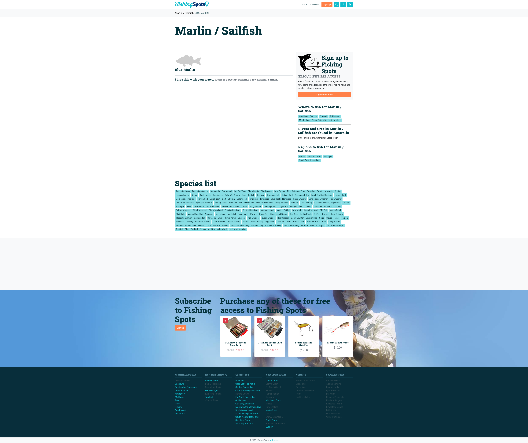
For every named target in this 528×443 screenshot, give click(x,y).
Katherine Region (213, 393)
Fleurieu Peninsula (335, 397)
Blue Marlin (202, 13)
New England (272, 407)
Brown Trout (298, 222)
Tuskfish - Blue (182, 229)
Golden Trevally (233, 222)
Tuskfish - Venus (198, 229)
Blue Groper (279, 191)
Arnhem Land (211, 380)
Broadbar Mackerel (332, 206)
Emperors (264, 199)
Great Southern (182, 390)
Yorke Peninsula (334, 417)
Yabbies (211, 229)
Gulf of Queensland (244, 403)
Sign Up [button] (327, 4)
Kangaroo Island (334, 403)
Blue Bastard (266, 191)
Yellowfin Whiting (291, 225)
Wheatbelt (180, 413)
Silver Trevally (257, 222)
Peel (177, 400)
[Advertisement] (258, 263)
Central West (272, 384)
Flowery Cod (340, 195)
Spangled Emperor (204, 203)
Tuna (324, 222)
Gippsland (301, 384)
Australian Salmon (200, 191)
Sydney (269, 427)
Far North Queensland (245, 397)
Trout (288, 222)
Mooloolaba (304, 120)
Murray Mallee (333, 413)
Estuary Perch (221, 203)
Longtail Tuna (334, 222)
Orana (268, 413)
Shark (220, 218)
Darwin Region (212, 390)
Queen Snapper (268, 218)
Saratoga (211, 218)
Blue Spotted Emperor (281, 199)
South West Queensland (246, 417)
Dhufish (231, 199)
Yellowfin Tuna (204, 225)
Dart (224, 199)
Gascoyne (328, 156)
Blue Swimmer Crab (296, 191)
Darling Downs (242, 393)
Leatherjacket (270, 206)
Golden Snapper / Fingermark (327, 203)
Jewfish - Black (212, 206)
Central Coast (272, 380)
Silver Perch (230, 218)
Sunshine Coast (314, 156)
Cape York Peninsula (245, 384)
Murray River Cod (195, 214)
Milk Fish (324, 210)
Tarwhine (180, 222)
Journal (314, 4)
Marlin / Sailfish (184, 13)
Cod (291, 195)
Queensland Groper (279, 214)
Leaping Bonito (182, 195)
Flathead (233, 203)
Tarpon (344, 218)
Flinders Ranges (334, 400)
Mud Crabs (180, 214)
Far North (330, 393)
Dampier (313, 116)
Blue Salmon (337, 214)
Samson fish (199, 218)
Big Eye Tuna (240, 191)
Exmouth (324, 116)
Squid (321, 218)
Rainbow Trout (313, 222)
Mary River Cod (311, 210)
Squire (329, 218)
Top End (209, 397)
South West (180, 410)
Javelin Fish (198, 206)
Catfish (251, 195)
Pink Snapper (253, 218)
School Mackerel (183, 210)
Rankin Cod (203, 199)
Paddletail (231, 214)
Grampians (301, 387)
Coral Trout (215, 199)
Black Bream (205, 195)
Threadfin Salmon (184, 218)
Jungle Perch (255, 206)
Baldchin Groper (317, 225)
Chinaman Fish (273, 195)
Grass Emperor (299, 199)
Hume (299, 393)
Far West (270, 390)
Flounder (294, 203)
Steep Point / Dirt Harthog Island (326, 120)
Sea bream (218, 195)
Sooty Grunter (297, 218)
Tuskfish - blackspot (335, 225)
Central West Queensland (247, 390)
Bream (194, 195)
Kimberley (180, 393)
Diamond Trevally (203, 222)
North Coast (271, 410)
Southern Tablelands (275, 423)
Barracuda (215, 191)
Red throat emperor (185, 203)
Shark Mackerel (200, 210)
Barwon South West (305, 380)
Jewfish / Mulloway (230, 206)
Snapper (241, 218)
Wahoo (216, 225)
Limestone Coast (334, 407)
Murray (269, 403)
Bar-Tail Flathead (246, 203)
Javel (189, 206)
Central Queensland (244, 387)
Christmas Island (183, 380)
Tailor (336, 218)
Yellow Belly (222, 229)
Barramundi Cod (302, 195)
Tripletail (280, 222)
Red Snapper (283, 218)
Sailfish (317, 214)
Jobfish (244, 206)
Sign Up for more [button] (324, 94)
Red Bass (294, 214)
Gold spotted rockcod (186, 199)
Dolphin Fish (242, 199)
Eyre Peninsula (333, 390)
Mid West (179, 397)
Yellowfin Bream (232, 195)
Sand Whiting (257, 225)
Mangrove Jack (267, 210)
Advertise (274, 440)
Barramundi (227, 191)
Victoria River (211, 400)
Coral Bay (303, 116)
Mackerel (318, 206)
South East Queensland (309, 160)
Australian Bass (183, 191)
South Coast (271, 420)
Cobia (284, 195)
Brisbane (239, 380)
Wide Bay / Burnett (244, 423)
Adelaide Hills (333, 380)
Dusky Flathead (281, 203)
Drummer (254, 199)
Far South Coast (273, 387)
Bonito (320, 191)
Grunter (346, 203)
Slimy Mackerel (216, 210)
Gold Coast (335, 116)
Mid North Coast (273, 400)
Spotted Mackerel (250, 210)
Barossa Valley (333, 387)
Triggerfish (269, 222)
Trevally (189, 222)
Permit (246, 222)
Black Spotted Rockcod (321, 195)
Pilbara (302, 156)
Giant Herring (306, 203)
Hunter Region (272, 393)
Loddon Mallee (303, 397)
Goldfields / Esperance (186, 387)
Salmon (325, 214)
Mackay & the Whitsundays (248, 407)
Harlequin (180, 206)
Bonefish (311, 191)
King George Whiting (240, 225)
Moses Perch (335, 210)
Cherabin (260, 195)
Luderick (307, 206)
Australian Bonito (333, 191)
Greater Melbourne (305, 390)
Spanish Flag (311, 218)
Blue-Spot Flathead (264, 203)
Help (304, 4)
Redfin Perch (306, 214)
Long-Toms (283, 206)
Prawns (253, 214)
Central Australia (213, 387)
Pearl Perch (243, 214)
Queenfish (263, 214)
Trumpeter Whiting (273, 225)
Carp (244, 195)
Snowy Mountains (274, 417)
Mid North (331, 410)
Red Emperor (336, 199)
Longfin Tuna (296, 206)
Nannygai (209, 214)
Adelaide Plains (333, 384)
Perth (177, 403)
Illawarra (270, 397)
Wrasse (304, 225)
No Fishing (220, 214)
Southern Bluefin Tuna (186, 225)
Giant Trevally (219, 222)
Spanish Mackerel (232, 210)
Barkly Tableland (213, 384)
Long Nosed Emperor (318, 199)
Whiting (225, 225)
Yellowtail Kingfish (238, 229)
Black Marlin (253, 191)
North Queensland (244, 410)
